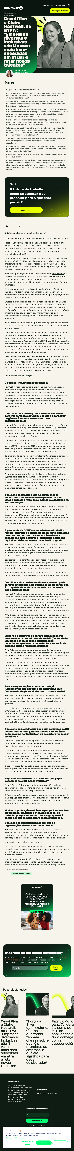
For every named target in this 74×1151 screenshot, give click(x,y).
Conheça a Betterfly (60, 11)
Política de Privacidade (15, 1138)
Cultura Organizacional (21, 874)
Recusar (60, 1142)
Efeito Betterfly (15, 1102)
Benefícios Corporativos (19, 1090)
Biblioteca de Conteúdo (47, 1093)
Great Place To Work (50, 356)
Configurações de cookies (27, 1143)
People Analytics (15, 1097)
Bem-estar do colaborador (20, 1088)
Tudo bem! (43, 1142)
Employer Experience (17, 1095)
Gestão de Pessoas (16, 1085)
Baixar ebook (26, 210)
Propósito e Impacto (17, 1099)
